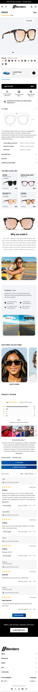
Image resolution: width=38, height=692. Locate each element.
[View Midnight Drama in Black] (10, 184)
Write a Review (23, 467)
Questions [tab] (17, 458)
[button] (19, 15)
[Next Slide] (35, 431)
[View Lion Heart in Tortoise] (10, 202)
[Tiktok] (26, 689)
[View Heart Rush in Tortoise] (28, 202)
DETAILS (4, 158)
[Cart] (36, 7)
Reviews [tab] (5, 458)
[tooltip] (25, 440)
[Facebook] (12, 689)
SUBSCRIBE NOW (19, 630)
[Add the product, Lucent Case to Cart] (33, 73)
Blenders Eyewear (21, 686)
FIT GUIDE (4, 109)
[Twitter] (15, 689)
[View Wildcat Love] (28, 184)
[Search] (6, 7)
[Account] (31, 7)
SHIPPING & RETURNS (8, 163)
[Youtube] (22, 689)
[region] (19, 431)
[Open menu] (2, 7)
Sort (21, 473)
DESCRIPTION (5, 154)
